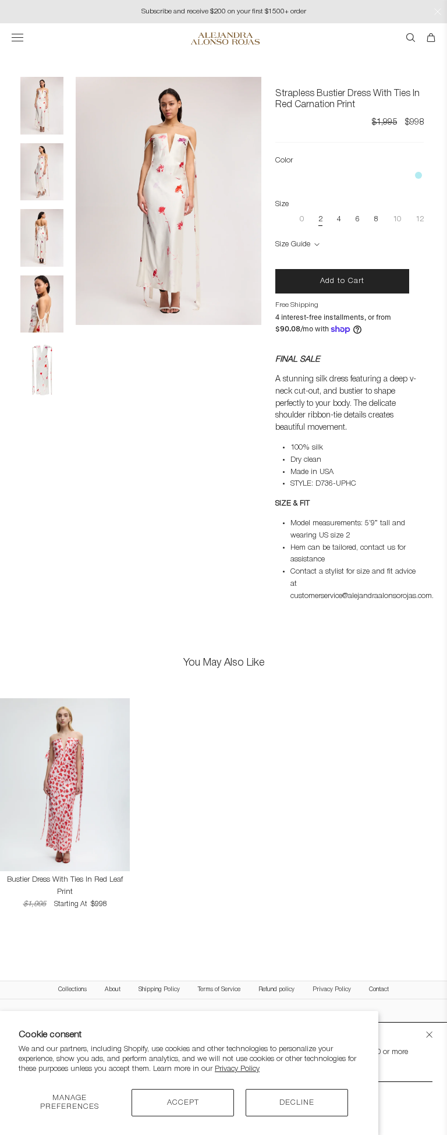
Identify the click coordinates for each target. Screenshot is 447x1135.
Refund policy (276, 989)
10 (397, 219)
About (112, 989)
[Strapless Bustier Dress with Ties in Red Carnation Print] (168, 82)
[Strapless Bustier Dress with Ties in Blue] (418, 175)
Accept (183, 1102)
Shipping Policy (159, 989)
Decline (296, 1102)
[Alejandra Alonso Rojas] (224, 38)
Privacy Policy (237, 1069)
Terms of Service (219, 989)
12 (420, 219)
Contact (379, 989)
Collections (72, 989)
